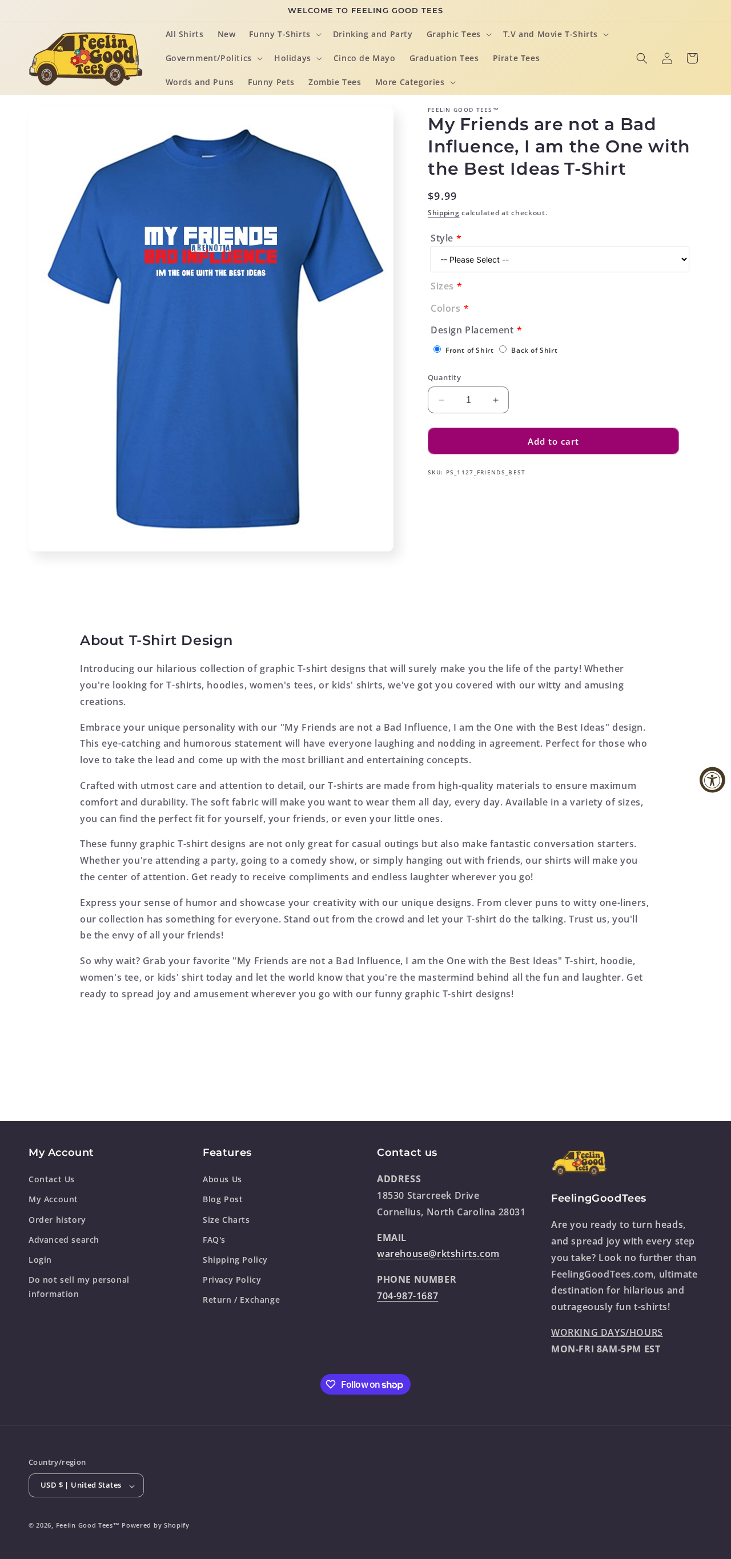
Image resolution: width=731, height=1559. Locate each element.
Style (442, 238)
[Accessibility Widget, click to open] (712, 779)
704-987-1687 (407, 1296)
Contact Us (52, 1179)
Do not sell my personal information (79, 1286)
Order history (57, 1219)
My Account (53, 1199)
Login (40, 1259)
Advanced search (64, 1239)
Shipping (444, 212)
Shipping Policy (235, 1259)
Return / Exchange (241, 1299)
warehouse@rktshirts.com (438, 1253)
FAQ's (214, 1239)
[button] (284, 34)
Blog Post (223, 1199)
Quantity (444, 377)
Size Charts (226, 1219)
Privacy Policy (232, 1279)
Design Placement (472, 330)
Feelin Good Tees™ (88, 1525)
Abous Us (222, 1179)
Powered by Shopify (156, 1525)
